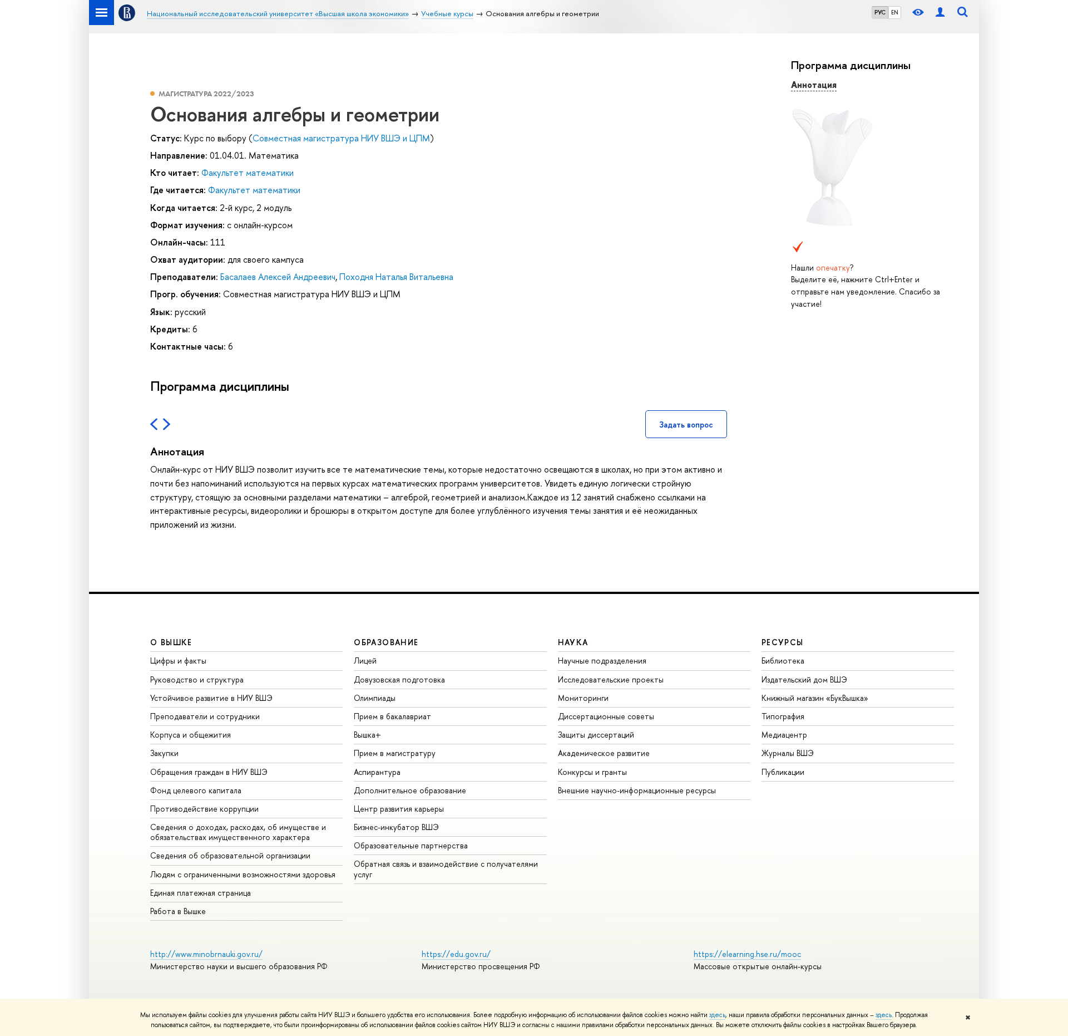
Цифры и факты (178, 660)
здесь (717, 1014)
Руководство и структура (197, 679)
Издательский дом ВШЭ (804, 679)
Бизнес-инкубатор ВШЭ (396, 827)
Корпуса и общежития (190, 734)
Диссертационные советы (606, 716)
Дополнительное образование (410, 790)
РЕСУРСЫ (783, 642)
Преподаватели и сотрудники (205, 716)
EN (894, 12)
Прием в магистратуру (395, 753)
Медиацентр (784, 734)
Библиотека (783, 660)
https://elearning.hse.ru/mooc (747, 954)
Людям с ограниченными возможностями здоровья (242, 874)
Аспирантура (377, 772)
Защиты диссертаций (596, 734)
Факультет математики (247, 172)
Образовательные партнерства (411, 845)
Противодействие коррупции (204, 808)
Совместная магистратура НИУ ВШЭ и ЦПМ (341, 138)
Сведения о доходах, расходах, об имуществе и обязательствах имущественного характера (238, 832)
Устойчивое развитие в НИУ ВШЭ (211, 698)
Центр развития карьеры (399, 808)
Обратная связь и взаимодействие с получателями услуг (446, 868)
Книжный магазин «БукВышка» (815, 698)
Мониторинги (583, 698)
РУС (880, 12)
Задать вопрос (686, 424)
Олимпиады (374, 698)
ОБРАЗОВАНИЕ (386, 642)
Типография (783, 716)
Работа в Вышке (178, 911)
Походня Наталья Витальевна (396, 277)
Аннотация (814, 84)
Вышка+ (367, 734)
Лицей (365, 660)
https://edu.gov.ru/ (456, 954)
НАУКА (573, 642)
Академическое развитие (604, 753)
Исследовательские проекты (611, 679)
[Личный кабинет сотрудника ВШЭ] (940, 12)
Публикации (783, 772)
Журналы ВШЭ (788, 753)
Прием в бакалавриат (392, 716)
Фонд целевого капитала (195, 790)
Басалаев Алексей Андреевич (277, 277)
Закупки (164, 753)
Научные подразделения (602, 660)
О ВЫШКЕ (171, 642)
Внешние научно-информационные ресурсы (637, 790)
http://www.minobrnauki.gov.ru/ (206, 954)
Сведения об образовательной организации (230, 855)
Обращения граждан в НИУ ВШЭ (209, 772)
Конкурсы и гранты (592, 772)
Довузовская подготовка (399, 679)
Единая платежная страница (200, 892)
